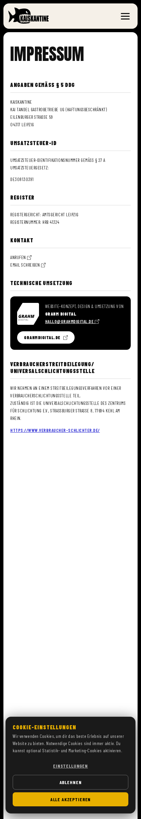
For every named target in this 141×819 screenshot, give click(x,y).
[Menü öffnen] (125, 16)
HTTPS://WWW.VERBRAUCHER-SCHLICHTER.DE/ (55, 430)
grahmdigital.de (42, 337)
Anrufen (18, 257)
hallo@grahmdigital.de (70, 321)
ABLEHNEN (71, 782)
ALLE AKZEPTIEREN (70, 799)
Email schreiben (25, 265)
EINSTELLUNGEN (70, 766)
